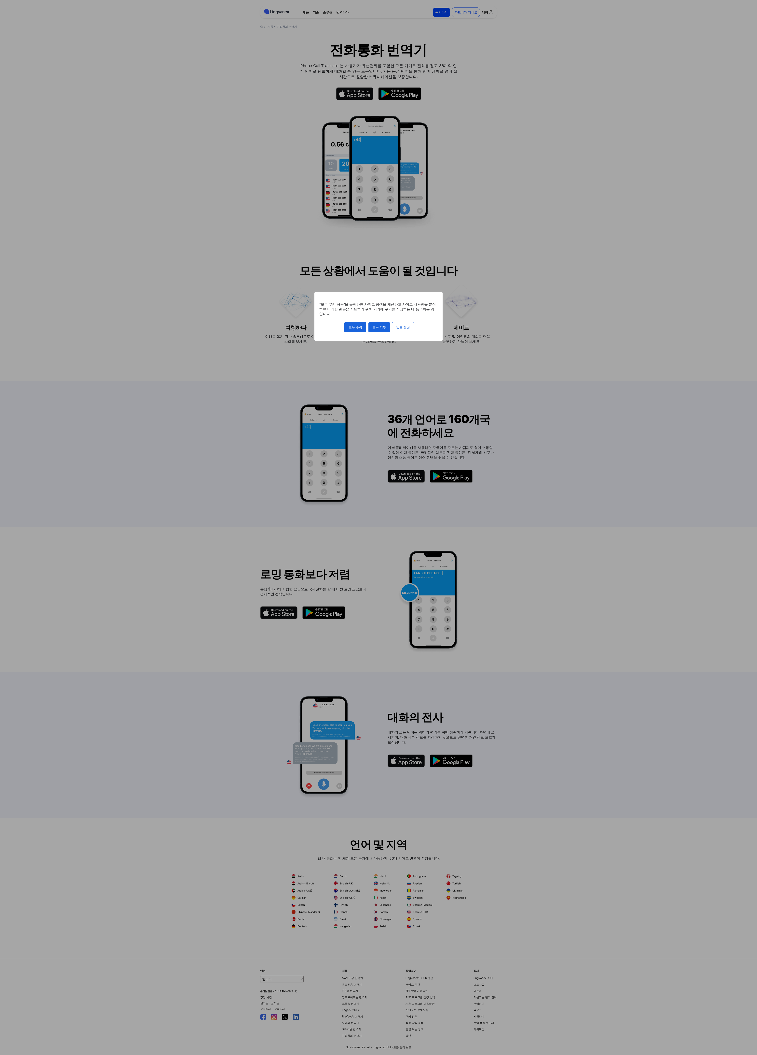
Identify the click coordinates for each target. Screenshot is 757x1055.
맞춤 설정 (403, 327)
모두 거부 (379, 327)
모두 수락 (355, 327)
